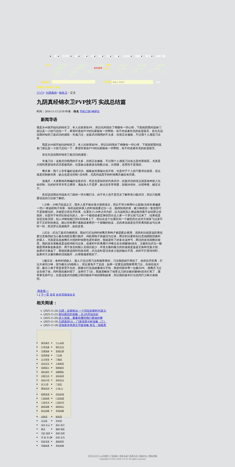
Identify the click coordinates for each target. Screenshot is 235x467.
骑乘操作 (60, 368)
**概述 (59, 359)
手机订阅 (85, 111)
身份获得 (60, 376)
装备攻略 (161, 65)
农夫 (43, 425)
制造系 (59, 416)
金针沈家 (121, 68)
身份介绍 (45, 380)
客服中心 (143, 456)
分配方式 (45, 376)
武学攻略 (59, 68)
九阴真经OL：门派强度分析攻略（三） (82, 321)
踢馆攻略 (45, 407)
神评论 (95, 111)
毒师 (48, 433)
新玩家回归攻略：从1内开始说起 (79, 314)
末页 (52, 294)
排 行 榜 (44, 384)
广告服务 (114, 456)
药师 (63, 433)
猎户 (63, 425)
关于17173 (93, 456)
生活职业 (127, 56)
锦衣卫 (63, 92)
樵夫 (43, 429)
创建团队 (60, 372)
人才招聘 (104, 456)
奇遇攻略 (60, 411)
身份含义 (60, 380)
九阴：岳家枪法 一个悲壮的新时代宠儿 (82, 310)
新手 (77, 56)
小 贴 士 (59, 388)
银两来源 (45, 394)
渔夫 (58, 425)
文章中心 (67, 56)
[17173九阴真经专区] (118, 24)
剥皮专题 (45, 441)
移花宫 (74, 71)
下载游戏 (40, 87)
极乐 (57, 75)
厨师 (58, 433)
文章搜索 (107, 82)
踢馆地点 (60, 407)
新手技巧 (123, 65)
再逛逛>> (43, 291)
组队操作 (45, 372)
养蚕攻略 (60, 445)
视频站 (138, 56)
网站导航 (153, 456)
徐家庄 (157, 68)
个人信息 (60, 343)
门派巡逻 (60, 398)
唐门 (164, 71)
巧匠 (43, 433)
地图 (116, 56)
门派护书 (60, 402)
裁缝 (58, 429)
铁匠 (63, 429)
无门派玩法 (78, 68)
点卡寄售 (45, 359)
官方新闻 (100, 65)
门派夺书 (45, 402)
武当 (121, 71)
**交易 (59, 355)
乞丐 (63, 437)
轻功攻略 (45, 411)
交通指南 (45, 351)
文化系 (44, 421)
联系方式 (133, 456)
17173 (40, 92)
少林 (106, 71)
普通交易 (60, 351)
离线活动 (45, 388)
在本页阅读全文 (65, 294)
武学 (93, 56)
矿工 (48, 425)
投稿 (57, 87)
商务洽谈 (124, 456)
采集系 (44, 416)
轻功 (101, 56)
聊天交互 (60, 347)
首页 (56, 56)
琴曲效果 (45, 445)
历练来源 (60, 394)
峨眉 (135, 71)
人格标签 (60, 363)
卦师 (58, 437)
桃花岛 (91, 71)
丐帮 (150, 71)
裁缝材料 (60, 441)
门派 (85, 56)
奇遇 (108, 56)
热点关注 (63, 65)
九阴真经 (51, 92)
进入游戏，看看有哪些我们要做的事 (81, 317)
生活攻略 (142, 65)
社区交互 (45, 363)
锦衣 (71, 75)
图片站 (149, 56)
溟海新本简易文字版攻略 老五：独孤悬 (82, 325)
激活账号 (50, 87)
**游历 (59, 384)
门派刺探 (45, 398)
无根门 (58, 71)
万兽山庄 (140, 68)
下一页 (45, 294)
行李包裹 (45, 347)
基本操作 (45, 343)
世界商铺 (45, 355)
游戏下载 (160, 56)
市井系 (59, 421)
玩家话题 (82, 65)
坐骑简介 (45, 368)
